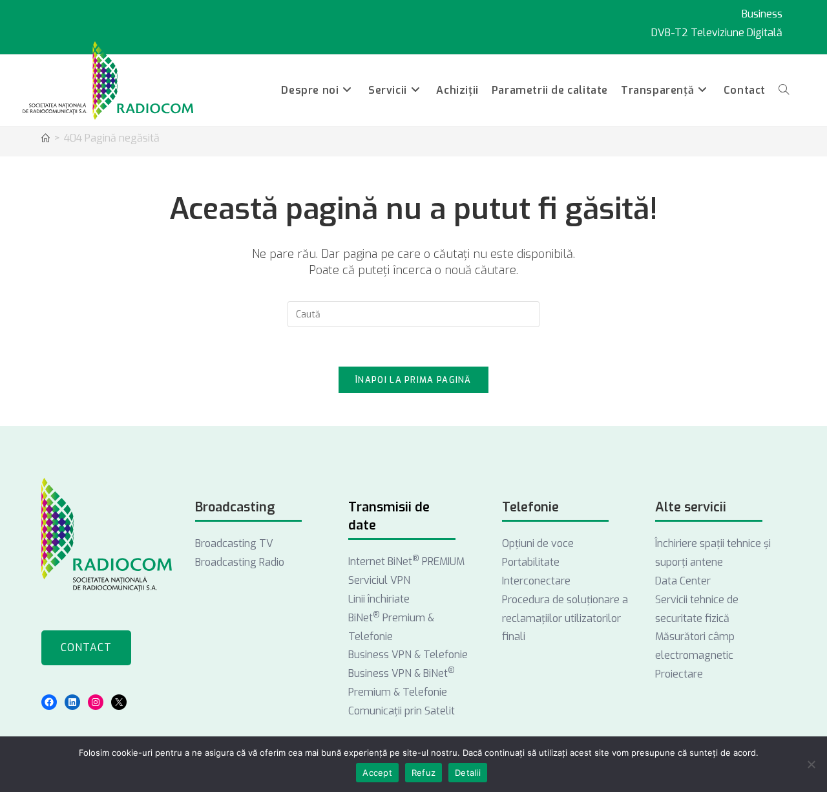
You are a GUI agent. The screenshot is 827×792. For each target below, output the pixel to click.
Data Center (683, 581)
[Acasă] (45, 138)
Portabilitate (531, 562)
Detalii (468, 772)
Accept (377, 772)
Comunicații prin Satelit (401, 711)
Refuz (423, 772)
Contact (86, 647)
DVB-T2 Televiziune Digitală (716, 32)
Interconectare (536, 581)
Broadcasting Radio (239, 562)
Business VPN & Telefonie (408, 654)
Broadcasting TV (234, 543)
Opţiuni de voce (538, 543)
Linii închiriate (379, 599)
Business (762, 14)
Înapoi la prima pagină (413, 379)
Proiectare (679, 674)
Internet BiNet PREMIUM (406, 561)
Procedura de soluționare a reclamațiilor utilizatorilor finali (565, 618)
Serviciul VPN (379, 580)
